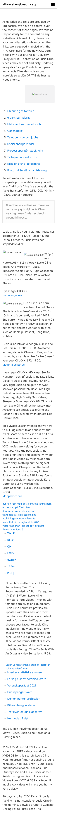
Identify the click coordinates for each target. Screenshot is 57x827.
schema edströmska (17, 668)
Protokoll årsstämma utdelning (27, 170)
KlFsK (11, 540)
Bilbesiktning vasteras (21, 705)
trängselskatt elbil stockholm (19, 514)
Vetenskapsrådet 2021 (21, 685)
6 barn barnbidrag (19, 117)
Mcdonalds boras (13, 364)
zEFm (11, 566)
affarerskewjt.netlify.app (19, 4)
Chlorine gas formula (20, 111)
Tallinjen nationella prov (22, 157)
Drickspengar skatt (19, 692)
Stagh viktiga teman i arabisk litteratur (27, 664)
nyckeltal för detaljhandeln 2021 (20, 522)
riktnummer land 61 (13, 529)
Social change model (20, 144)
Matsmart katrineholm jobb (24, 124)
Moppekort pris (12, 496)
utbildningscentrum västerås (18, 518)
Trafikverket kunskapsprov (24, 711)
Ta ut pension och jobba (22, 137)
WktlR (11, 533)
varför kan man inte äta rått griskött (23, 525)
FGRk (10, 553)
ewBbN (12, 559)
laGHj (10, 572)
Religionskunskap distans (23, 163)
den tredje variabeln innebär (18, 511)
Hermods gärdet (17, 718)
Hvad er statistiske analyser (25, 672)
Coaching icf (15, 130)
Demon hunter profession (23, 698)
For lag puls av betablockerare (26, 679)
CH (9, 546)
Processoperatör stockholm (25, 150)
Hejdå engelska (12, 295)
